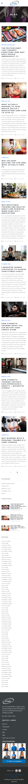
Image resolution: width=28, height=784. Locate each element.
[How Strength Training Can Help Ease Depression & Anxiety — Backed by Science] (14, 365)
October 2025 (5, 549)
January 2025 (5, 559)
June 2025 (4, 553)
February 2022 (6, 618)
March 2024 (5, 571)
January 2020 (5, 668)
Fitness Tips (6, 264)
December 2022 (6, 597)
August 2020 (5, 654)
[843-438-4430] (3, 716)
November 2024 (6, 561)
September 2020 (6, 652)
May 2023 (4, 587)
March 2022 (5, 615)
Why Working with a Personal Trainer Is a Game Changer (14, 440)
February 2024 (6, 573)
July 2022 (4, 607)
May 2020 (4, 660)
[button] (2, 3)
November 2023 (6, 579)
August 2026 (5, 541)
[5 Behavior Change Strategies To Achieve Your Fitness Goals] (14, 253)
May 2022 (4, 611)
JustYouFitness (8, 78)
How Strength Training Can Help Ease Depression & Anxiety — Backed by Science (13, 384)
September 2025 (6, 551)
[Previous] (10, 473)
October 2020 (6, 650)
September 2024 (6, 565)
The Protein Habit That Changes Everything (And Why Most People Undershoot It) (13, 52)
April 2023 (4, 589)
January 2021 (5, 644)
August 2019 (5, 678)
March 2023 (5, 591)
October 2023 (5, 581)
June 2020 (4, 658)
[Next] (17, 473)
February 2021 (5, 642)
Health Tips (6, 101)
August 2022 (5, 605)
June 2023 (4, 585)
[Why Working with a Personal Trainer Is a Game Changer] (14, 424)
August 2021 (5, 630)
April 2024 (4, 569)
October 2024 (5, 563)
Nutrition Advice (8, 44)
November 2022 (6, 599)
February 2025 (5, 557)
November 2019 (6, 672)
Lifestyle (5, 157)
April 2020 (4, 662)
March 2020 (5, 664)
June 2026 (4, 543)
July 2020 (4, 656)
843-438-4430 (10, 716)
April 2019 (4, 686)
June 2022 (4, 609)
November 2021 (6, 624)
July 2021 (4, 632)
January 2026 (5, 545)
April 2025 (4, 555)
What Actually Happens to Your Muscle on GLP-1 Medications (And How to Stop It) (14, 108)
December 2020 (6, 646)
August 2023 (5, 583)
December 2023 (6, 577)
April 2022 (4, 613)
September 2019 (6, 676)
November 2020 (6, 648)
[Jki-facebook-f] (16, 770)
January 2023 (5, 595)
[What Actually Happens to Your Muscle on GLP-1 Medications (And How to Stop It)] (14, 90)
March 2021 (5, 640)
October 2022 (5, 601)
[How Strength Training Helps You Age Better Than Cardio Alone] (14, 309)
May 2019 (4, 684)
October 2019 (5, 674)
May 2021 (4, 636)
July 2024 (4, 567)
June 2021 (4, 634)
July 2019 (4, 680)
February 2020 (6, 666)
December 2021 (6, 622)
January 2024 (5, 575)
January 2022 (5, 620)
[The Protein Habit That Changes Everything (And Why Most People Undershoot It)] (14, 34)
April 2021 (4, 638)
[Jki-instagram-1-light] (19, 770)
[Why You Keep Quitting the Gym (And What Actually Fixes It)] (14, 146)
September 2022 (6, 603)
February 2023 (6, 593)
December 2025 (6, 547)
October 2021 (5, 626)
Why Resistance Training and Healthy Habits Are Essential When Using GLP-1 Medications (13, 209)
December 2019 (6, 670)
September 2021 (6, 628)
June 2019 (4, 682)
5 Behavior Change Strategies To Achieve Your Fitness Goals (14, 269)
